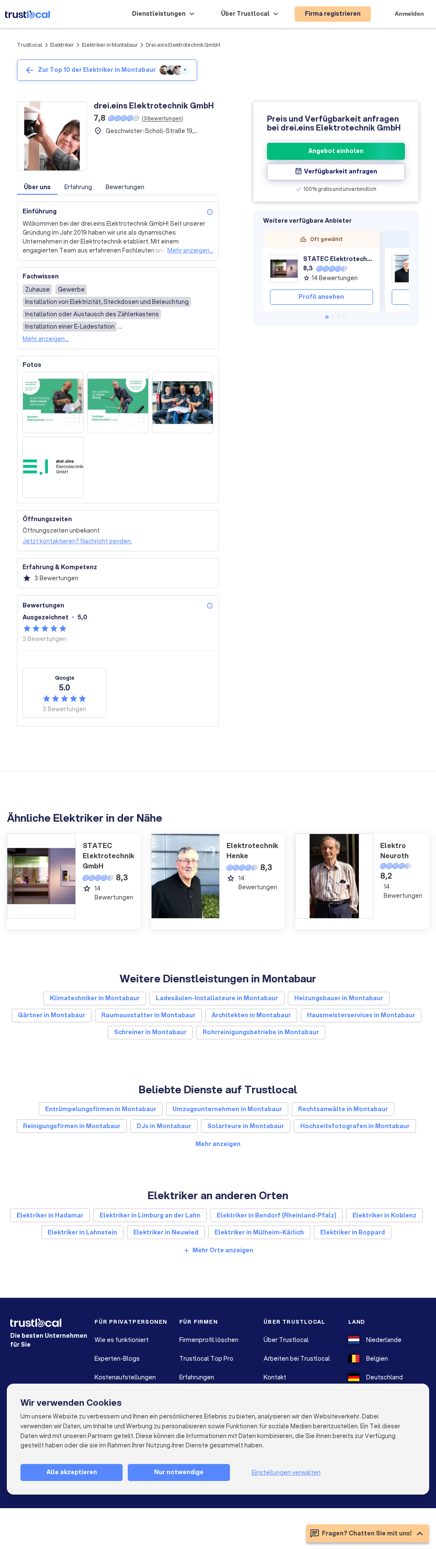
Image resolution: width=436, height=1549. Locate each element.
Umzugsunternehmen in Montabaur (227, 1109)
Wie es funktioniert (122, 1340)
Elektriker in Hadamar (50, 1215)
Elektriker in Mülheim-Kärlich (259, 1232)
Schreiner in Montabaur (150, 1032)
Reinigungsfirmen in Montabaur (71, 1126)
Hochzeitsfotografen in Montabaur (355, 1126)
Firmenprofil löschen (208, 1340)
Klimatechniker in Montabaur (95, 998)
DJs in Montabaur (164, 1126)
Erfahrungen (196, 1377)
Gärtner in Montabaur (51, 1015)
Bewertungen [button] (125, 187)
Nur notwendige (179, 1472)
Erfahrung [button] (78, 187)
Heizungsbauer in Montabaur (338, 998)
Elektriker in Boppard (352, 1232)
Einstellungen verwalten (286, 1472)
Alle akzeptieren (71, 1472)
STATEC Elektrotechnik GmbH (338, 259)
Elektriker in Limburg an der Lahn (150, 1215)
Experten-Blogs (117, 1358)
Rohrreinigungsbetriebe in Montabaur (261, 1032)
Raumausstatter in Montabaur (148, 1015)
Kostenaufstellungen (125, 1377)
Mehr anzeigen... (190, 250)
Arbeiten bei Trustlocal (297, 1358)
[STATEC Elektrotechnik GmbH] (284, 269)
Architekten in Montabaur (251, 1015)
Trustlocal (30, 44)
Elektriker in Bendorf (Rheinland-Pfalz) (276, 1215)
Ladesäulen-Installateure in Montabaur (217, 998)
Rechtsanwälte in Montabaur (343, 1109)
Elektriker (62, 44)
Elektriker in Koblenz (384, 1215)
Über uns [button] (37, 187)
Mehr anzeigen (218, 1144)
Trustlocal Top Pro (206, 1358)
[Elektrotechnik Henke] (406, 269)
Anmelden (409, 13)
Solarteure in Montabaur (245, 1126)
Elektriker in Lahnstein (82, 1232)
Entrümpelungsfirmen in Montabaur (100, 1109)
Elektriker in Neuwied (165, 1232)
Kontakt (275, 1377)
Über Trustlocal (286, 1340)
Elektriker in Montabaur (110, 44)
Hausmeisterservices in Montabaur (361, 1015)
